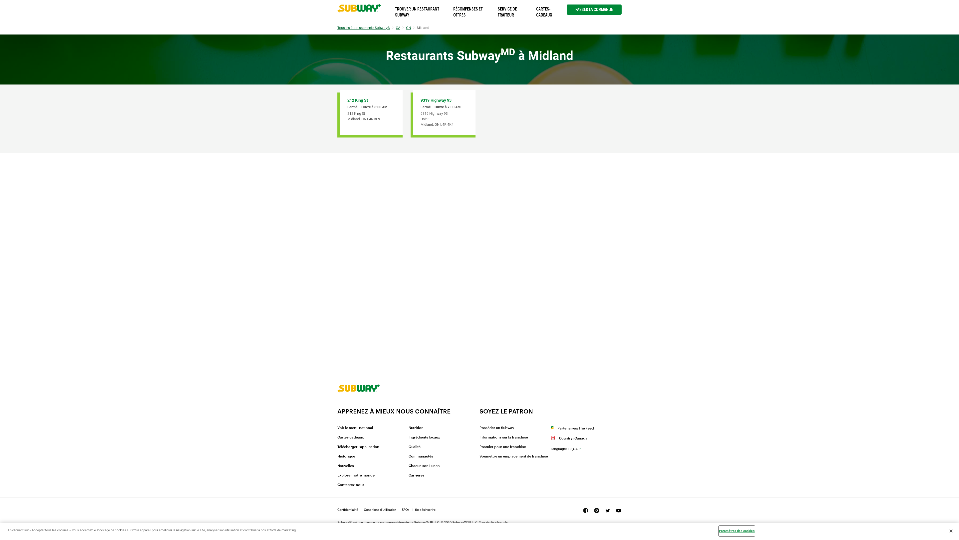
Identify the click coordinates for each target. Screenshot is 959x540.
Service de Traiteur (507, 12)
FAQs (405, 509)
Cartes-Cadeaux (544, 12)
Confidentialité (347, 509)
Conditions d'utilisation (380, 509)
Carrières (416, 475)
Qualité (415, 447)
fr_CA (564, 448)
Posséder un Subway (497, 428)
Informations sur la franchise (504, 437)
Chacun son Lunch (424, 466)
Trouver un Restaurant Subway (417, 12)
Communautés (421, 456)
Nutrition (416, 428)
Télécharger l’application (358, 447)
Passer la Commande (594, 9)
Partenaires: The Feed (575, 428)
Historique (346, 456)
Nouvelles (345, 466)
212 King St (357, 100)
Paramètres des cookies (737, 531)
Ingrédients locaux (424, 437)
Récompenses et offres (468, 12)
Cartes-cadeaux (350, 437)
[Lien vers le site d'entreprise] (358, 404)
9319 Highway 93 (436, 100)
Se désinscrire (425, 509)
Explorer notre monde (356, 475)
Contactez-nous (350, 485)
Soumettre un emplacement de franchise (514, 456)
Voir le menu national (355, 428)
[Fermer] (951, 531)
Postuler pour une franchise (503, 447)
